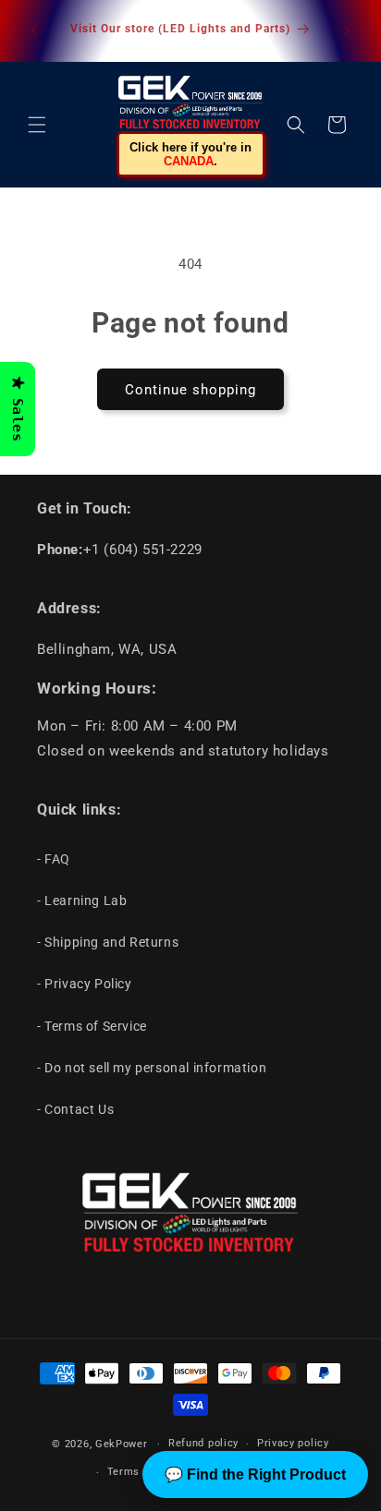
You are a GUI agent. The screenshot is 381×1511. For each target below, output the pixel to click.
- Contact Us (75, 1109)
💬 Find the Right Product (255, 1474)
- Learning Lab (82, 900)
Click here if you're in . (190, 154)
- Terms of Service (92, 1026)
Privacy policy (293, 1443)
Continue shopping (190, 389)
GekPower (121, 1444)
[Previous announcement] (34, 30)
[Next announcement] (346, 30)
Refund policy (203, 1443)
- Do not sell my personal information (151, 1067)
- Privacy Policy (84, 983)
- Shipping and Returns (107, 942)
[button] (37, 124)
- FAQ (53, 859)
